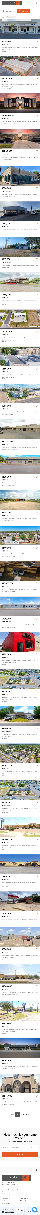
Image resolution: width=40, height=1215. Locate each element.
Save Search (25, 11)
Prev (12, 1114)
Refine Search (10, 11)
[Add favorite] (36, 41)
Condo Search (6, 1198)
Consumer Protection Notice (10, 1190)
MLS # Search (24, 1198)
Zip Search (5, 1201)
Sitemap (4, 1192)
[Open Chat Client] (34, 1209)
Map (21, 1210)
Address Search (24, 1201)
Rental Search (6, 1203)
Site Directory (6, 1194)
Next (27, 1114)
